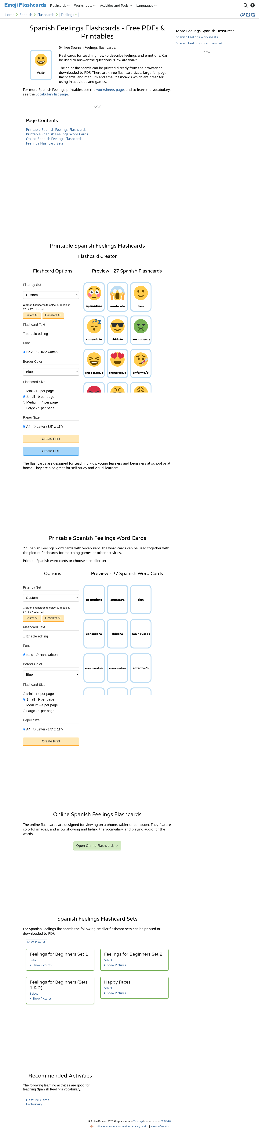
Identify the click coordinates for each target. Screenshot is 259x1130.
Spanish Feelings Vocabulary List (199, 43)
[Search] (245, 5)
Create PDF (51, 451)
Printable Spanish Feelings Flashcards (56, 129)
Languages (144, 5)
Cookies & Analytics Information (111, 1126)
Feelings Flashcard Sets (44, 143)
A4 (27, 426)
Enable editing (36, 334)
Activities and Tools (114, 5)
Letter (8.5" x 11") (49, 426)
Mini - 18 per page (39, 391)
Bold (29, 352)
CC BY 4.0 (165, 1121)
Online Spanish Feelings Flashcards (54, 138)
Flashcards (58, 5)
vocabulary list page (52, 94)
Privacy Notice (140, 1126)
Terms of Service (160, 1126)
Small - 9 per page (39, 397)
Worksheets (83, 5)
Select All (32, 315)
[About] (252, 5)
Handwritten (48, 352)
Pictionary (34, 1104)
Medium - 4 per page (41, 402)
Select (34, 960)
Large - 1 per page (39, 408)
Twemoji (138, 1121)
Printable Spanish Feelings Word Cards (57, 134)
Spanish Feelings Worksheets (197, 37)
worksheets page (110, 89)
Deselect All (53, 315)
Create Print (51, 439)
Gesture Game (37, 1100)
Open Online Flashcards (97, 845)
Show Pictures (36, 941)
